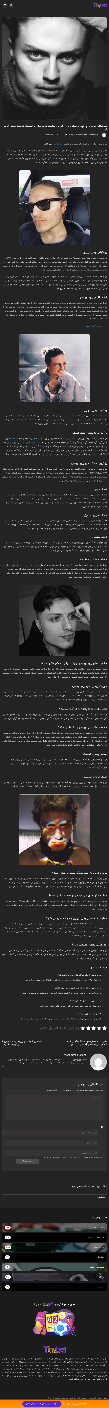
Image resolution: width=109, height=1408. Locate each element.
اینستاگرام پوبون (93, 326)
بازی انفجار (12, 442)
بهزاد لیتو (48, 520)
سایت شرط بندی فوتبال (31, 442)
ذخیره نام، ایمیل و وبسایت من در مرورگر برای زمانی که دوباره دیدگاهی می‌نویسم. (73, 1157)
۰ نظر (63, 135)
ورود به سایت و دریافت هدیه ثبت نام (41, 1403)
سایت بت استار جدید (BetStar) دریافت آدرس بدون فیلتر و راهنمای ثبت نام (87, 1044)
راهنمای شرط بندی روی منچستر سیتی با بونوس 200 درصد (22, 1044)
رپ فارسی (57, 144)
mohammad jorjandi (86, 135)
